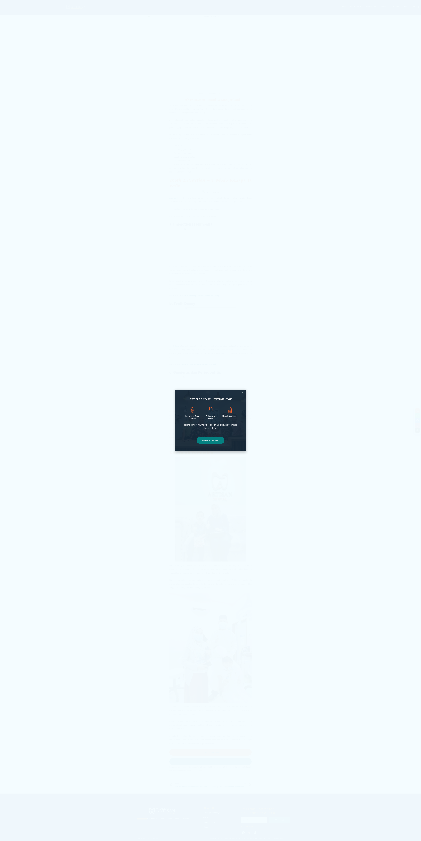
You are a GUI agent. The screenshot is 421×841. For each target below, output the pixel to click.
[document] (210, 420)
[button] (242, 392)
